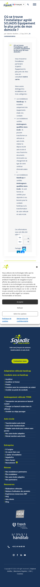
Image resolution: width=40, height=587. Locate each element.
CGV (30, 571)
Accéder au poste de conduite (16, 390)
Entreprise (9, 445)
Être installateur (11, 474)
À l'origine (9, 449)
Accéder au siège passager (15, 411)
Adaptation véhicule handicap (17, 371)
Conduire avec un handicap (16, 375)
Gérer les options (20, 314)
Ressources (9, 484)
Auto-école (9, 419)
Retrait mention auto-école (15, 436)
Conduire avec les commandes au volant (20, 387)
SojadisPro (9, 457)
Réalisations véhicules (13, 489)
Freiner (8, 384)
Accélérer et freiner (12, 382)
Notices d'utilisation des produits (17, 491)
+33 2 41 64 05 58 (18, 546)
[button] (37, 267)
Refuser (20, 308)
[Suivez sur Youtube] (25, 555)
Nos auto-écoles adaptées (15, 433)
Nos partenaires (11, 480)
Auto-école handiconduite (15, 426)
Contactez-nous (20, 361)
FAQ (7, 496)
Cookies (20, 574)
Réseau (7, 467)
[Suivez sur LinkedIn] (21, 555)
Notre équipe (10, 460)
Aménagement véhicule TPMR (17, 397)
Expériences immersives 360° (16, 494)
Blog (7, 502)
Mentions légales (20, 571)
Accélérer (9, 379)
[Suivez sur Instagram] (13, 555)
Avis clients (9, 499)
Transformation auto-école (15, 423)
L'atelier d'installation (13, 455)
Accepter (20, 302)
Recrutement (10, 463)
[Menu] (34, 4)
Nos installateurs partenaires (16, 472)
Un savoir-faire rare (12, 452)
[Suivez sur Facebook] (17, 555)
